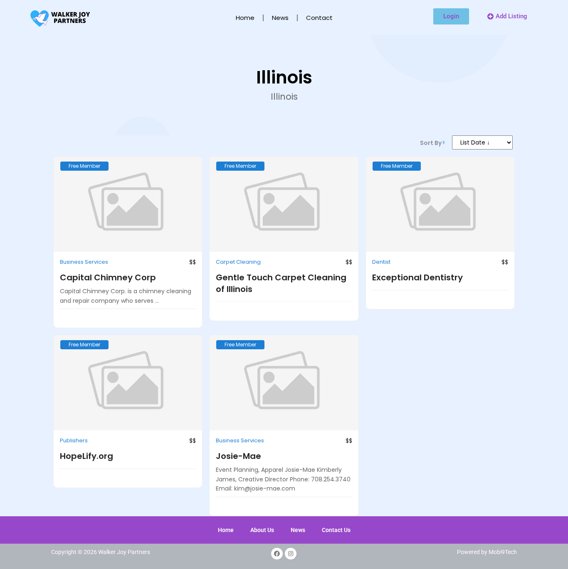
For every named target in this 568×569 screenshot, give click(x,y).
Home (245, 17)
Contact (319, 17)
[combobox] (475, 145)
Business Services (84, 268)
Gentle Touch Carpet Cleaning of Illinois (281, 289)
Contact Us (336, 535)
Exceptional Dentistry (417, 283)
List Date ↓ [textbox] (454, 145)
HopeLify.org (86, 462)
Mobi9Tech (503, 557)
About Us (262, 535)
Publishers (74, 446)
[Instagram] (290, 559)
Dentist (381, 268)
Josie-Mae (238, 462)
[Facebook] (277, 559)
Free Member (84, 171)
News (280, 17)
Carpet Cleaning (238, 268)
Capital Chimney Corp (108, 283)
